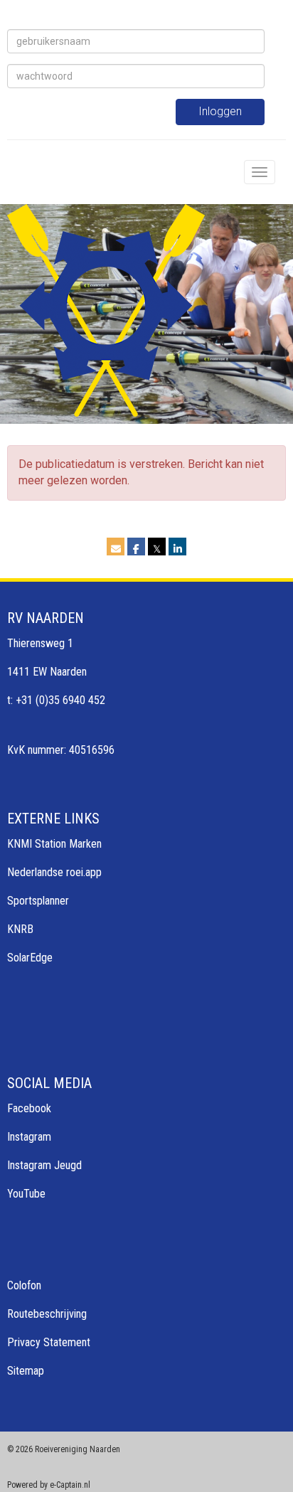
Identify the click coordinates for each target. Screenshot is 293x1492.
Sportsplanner (38, 900)
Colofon (24, 1285)
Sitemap (25, 1371)
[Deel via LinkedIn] (177, 548)
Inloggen (220, 111)
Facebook (29, 1108)
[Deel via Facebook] (136, 548)
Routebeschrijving (47, 1314)
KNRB (20, 929)
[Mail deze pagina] (115, 548)
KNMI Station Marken (54, 844)
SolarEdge (30, 957)
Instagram (29, 1137)
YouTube (26, 1193)
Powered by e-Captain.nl (48, 1485)
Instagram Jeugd (44, 1165)
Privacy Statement (48, 1342)
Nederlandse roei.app (54, 872)
